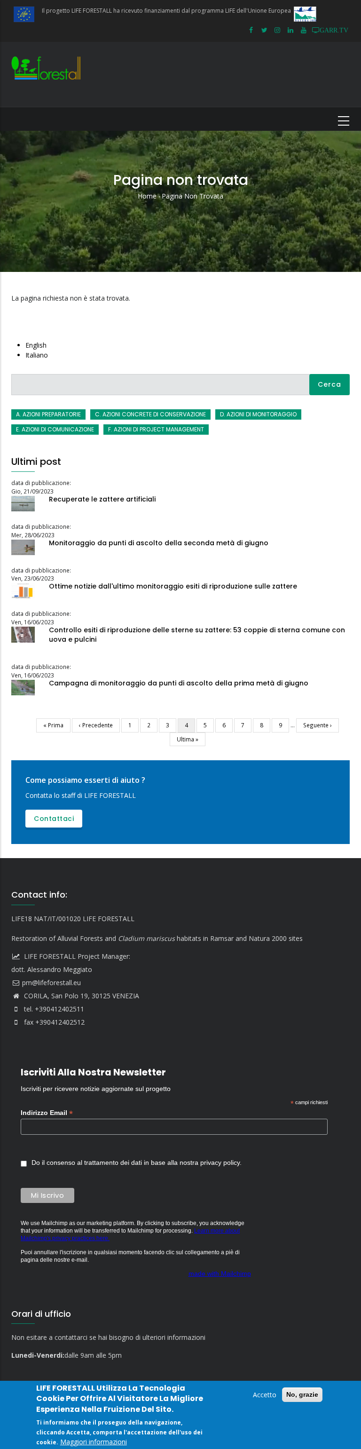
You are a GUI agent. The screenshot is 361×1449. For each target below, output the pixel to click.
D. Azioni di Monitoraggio (258, 414)
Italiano (36, 354)
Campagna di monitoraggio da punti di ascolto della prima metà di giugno (178, 683)
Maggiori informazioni (93, 1441)
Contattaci (54, 818)
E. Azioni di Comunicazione (55, 429)
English (36, 345)
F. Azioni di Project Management (156, 429)
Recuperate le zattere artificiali (102, 499)
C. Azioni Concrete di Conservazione (150, 414)
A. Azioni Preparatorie (48, 414)
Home (147, 195)
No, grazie (302, 1394)
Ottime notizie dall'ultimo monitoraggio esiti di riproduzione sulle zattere (173, 586)
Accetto (264, 1394)
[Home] (48, 74)
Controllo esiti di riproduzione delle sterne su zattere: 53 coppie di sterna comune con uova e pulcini (197, 634)
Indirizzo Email (47, 1112)
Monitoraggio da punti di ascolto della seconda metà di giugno (158, 543)
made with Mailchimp (219, 1273)
